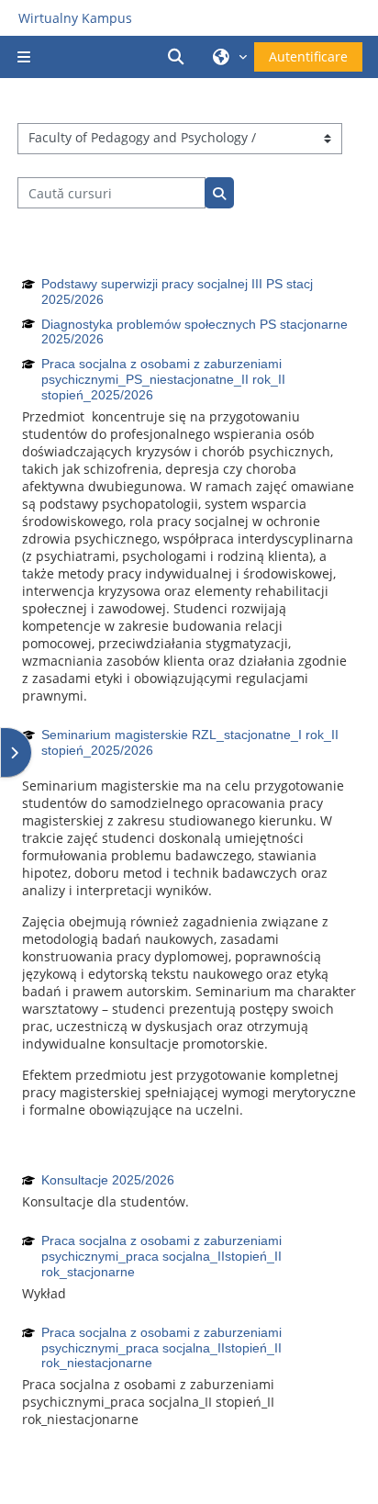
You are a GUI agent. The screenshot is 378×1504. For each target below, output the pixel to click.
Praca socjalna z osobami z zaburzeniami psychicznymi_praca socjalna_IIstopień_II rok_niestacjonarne (161, 1348)
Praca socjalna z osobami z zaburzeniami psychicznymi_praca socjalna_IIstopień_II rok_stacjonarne (161, 1256)
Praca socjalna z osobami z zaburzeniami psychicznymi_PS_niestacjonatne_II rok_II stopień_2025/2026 (163, 379)
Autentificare (308, 56)
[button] (179, 57)
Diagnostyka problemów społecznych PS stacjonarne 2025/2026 (194, 332)
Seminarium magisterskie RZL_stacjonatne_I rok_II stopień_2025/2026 (190, 742)
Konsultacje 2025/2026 (107, 1180)
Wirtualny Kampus (75, 18)
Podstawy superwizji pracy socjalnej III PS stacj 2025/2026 (177, 291)
